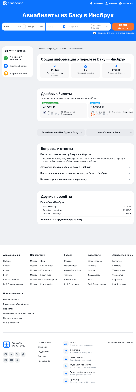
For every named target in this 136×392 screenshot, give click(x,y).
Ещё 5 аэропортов (97, 284)
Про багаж (8, 308)
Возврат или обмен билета (16, 304)
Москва (67, 261)
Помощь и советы (13, 293)
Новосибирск (70, 265)
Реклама (42, 356)
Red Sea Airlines (11, 279)
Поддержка (43, 351)
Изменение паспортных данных (18, 313)
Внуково (92, 265)
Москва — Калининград (41, 265)
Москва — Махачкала (40, 275)
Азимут (6, 270)
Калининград (70, 279)
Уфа (90, 279)
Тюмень (68, 275)
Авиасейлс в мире (122, 255)
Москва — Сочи (37, 261)
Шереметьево (95, 261)
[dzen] (5, 360)
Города (68, 255)
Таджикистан (118, 270)
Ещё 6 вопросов (11, 322)
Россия (6, 265)
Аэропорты (94, 255)
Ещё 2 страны (119, 284)
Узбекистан (118, 275)
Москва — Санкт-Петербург (44, 279)
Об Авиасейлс (44, 342)
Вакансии (42, 347)
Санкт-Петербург (73, 270)
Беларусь (117, 261)
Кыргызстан (118, 279)
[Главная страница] (13, 3)
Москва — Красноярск (41, 270)
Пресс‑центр (44, 361)
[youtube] (11, 360)
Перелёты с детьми (12, 318)
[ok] (17, 360)
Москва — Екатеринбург (42, 284)
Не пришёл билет (11, 299)
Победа (6, 261)
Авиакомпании (11, 255)
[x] (17, 354)
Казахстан (117, 265)
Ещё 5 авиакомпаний (13, 284)
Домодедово (94, 275)
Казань (91, 270)
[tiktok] (23, 354)
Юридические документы (120, 342)
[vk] (5, 354)
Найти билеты (123, 26)
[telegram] (11, 354)
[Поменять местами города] (24, 26)
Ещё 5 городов (71, 284)
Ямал (5, 275)
